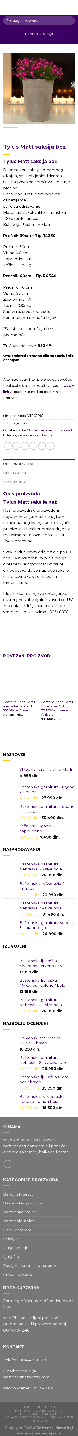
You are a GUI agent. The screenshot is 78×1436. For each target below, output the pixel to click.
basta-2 (22, 430)
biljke (33, 430)
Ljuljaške (11, 1256)
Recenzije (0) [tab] (15, 482)
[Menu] (6, 7)
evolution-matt (60, 430)
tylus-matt (47, 435)
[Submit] (69, 20)
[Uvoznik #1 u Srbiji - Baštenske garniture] (39, 7)
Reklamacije (61, 1417)
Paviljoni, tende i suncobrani (30, 1265)
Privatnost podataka (25, 1417)
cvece (43, 430)
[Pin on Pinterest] (42, 446)
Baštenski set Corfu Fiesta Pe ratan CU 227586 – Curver (19, 706)
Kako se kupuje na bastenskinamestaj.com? (38, 1408)
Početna (31, 34)
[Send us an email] (7, 1164)
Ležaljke (11, 1239)
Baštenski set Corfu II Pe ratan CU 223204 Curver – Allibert (57, 708)
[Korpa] (72, 7)
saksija (22, 435)
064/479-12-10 (16, 1330)
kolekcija (9, 435)
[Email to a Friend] (33, 446)
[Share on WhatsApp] (7, 446)
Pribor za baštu (17, 1274)
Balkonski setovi (18, 1194)
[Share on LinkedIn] (50, 446)
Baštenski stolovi (19, 1221)
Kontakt (39, 1421)
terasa (33, 435)
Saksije (48, 34)
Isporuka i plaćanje (39, 1414)
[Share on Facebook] (16, 446)
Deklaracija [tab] (14, 473)
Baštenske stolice (20, 1212)
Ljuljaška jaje (15, 1247)
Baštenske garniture (23, 1203)
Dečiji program (17, 1230)
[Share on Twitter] (25, 446)
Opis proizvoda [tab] (18, 464)
